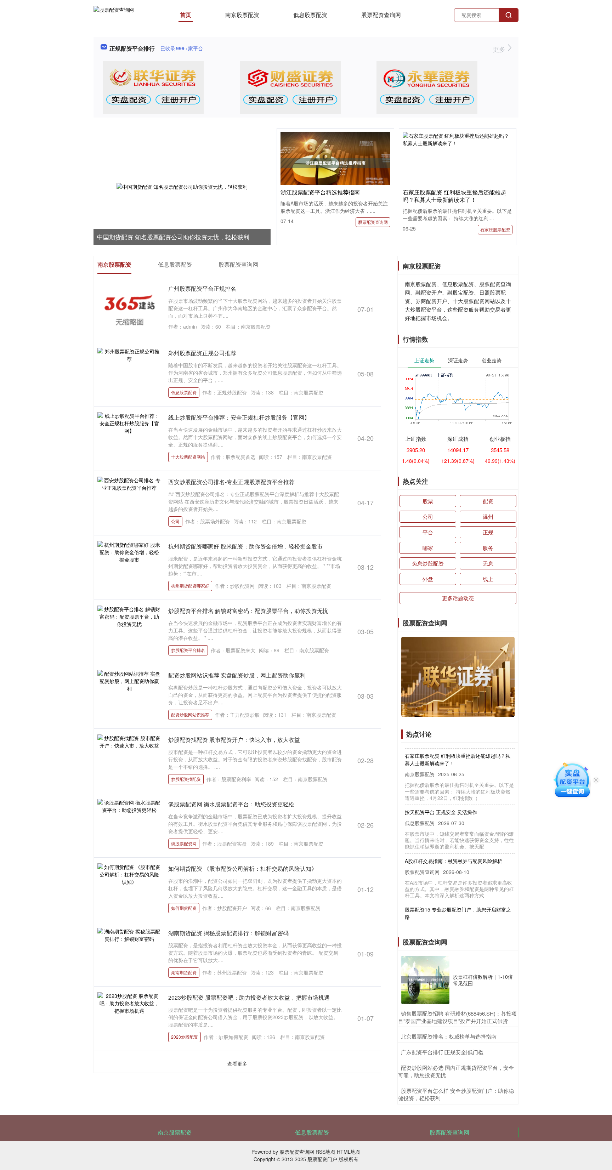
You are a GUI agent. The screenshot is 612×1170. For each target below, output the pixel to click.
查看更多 (237, 1063)
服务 (488, 547)
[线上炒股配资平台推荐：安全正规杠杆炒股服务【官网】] (129, 438)
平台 (428, 532)
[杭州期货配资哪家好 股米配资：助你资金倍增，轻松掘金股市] (129, 566)
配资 (488, 501)
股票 (428, 501)
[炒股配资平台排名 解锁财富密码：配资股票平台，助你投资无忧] (129, 631)
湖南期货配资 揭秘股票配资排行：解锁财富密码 (228, 933)
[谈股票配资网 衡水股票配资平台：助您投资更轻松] (129, 824)
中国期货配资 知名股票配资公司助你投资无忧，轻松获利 (173, 236)
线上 (488, 579)
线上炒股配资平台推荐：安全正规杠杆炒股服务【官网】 (239, 417)
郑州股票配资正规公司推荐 (202, 353)
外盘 (428, 579)
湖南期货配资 (184, 972)
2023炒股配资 (184, 1037)
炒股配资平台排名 (188, 650)
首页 (185, 15)
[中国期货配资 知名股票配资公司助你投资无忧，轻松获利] (182, 187)
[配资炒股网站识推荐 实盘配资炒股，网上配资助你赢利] (129, 695)
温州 (488, 516)
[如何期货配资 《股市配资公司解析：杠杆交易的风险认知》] (129, 889)
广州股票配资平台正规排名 (202, 288)
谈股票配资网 (184, 843)
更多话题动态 (458, 598)
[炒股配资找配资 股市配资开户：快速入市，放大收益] (129, 760)
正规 (488, 532)
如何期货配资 (184, 908)
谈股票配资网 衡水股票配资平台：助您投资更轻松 (231, 804)
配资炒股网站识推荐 (190, 714)
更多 (500, 48)
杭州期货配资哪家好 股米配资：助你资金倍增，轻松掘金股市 (245, 546)
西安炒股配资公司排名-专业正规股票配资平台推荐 (231, 482)
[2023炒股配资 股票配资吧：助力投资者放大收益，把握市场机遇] (129, 1018)
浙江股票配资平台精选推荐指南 (320, 192)
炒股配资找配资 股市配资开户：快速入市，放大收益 (234, 739)
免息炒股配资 (428, 563)
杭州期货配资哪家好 (190, 586)
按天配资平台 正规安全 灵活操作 (441, 801)
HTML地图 (349, 1151)
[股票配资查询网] (114, 14)
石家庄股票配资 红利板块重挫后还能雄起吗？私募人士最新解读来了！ (454, 196)
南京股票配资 (242, 15)
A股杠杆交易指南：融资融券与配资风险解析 (453, 850)
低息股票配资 (310, 15)
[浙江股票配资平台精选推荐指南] (335, 162)
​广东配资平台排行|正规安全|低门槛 (442, 1052)
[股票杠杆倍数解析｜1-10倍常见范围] (425, 980)
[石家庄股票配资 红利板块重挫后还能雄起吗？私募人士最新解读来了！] (457, 138)
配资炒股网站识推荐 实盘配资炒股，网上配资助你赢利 (237, 675)
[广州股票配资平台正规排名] (129, 309)
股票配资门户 (322, 1159)
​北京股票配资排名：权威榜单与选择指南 (449, 1036)
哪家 (428, 547)
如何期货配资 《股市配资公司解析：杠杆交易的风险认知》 (242, 868)
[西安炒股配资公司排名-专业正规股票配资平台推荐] (129, 502)
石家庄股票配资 (495, 229)
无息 (488, 563)
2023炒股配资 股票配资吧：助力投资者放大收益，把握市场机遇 (249, 997)
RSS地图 (325, 1151)
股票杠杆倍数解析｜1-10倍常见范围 (483, 980)
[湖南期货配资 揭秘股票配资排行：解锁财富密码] (129, 953)
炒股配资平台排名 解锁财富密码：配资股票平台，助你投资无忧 (248, 611)
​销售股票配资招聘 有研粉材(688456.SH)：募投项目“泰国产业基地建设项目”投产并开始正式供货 (457, 1017)
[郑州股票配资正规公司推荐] (129, 373)
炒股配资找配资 (186, 779)
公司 (175, 521)
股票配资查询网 (381, 15)
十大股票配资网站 (188, 457)
